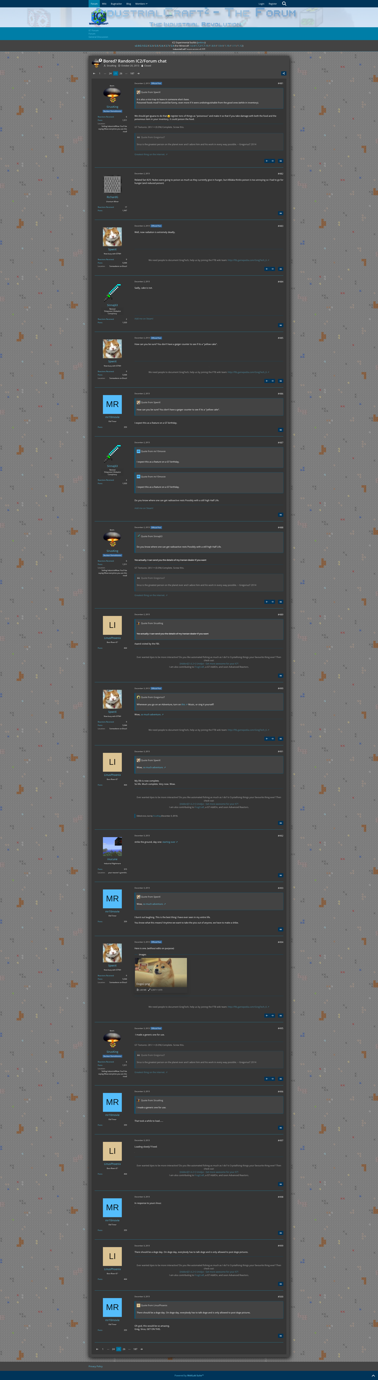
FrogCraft (199, 666)
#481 (280, 83)
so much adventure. (151, 714)
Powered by (189, 1375)
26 (121, 73)
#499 (280, 1245)
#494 (280, 942)
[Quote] (280, 161)
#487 (280, 442)
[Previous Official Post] (267, 161)
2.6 (161, 45)
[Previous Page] (94, 73)
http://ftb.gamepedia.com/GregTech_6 (247, 260)
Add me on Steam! (144, 318)
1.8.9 (212, 45)
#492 (280, 835)
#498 (280, 1196)
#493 (280, 888)
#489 (280, 614)
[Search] (284, 3)
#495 (280, 1028)
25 (115, 73)
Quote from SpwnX (151, 92)
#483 (280, 225)
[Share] (283, 73)
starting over (168, 841)
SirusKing (157, 816)
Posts (100, 120)
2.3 (151, 45)
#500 (280, 1296)
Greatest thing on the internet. (150, 154)
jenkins (201, 42)
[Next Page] (138, 73)
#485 (280, 337)
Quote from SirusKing (152, 623)
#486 (280, 393)
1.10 (227, 45)
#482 (280, 173)
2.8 (172, 45)
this (183, 704)
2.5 (156, 45)
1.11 (233, 45)
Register (273, 3)
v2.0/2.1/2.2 (141, 45)
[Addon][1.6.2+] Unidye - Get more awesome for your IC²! (209, 663)
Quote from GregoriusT (153, 137)
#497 (280, 1140)
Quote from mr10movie (153, 451)
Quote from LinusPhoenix (154, 1305)
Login (261, 3)
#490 (280, 688)
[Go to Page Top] (373, 1376)
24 (110, 73)
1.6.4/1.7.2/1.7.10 (199, 45)
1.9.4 (220, 45)
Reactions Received (106, 117)
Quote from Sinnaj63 (151, 536)
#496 (280, 1091)
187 (132, 73)
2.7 (167, 45)
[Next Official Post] (272, 161)
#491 (280, 751)
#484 (280, 281)
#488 (280, 527)
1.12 (240, 45)
